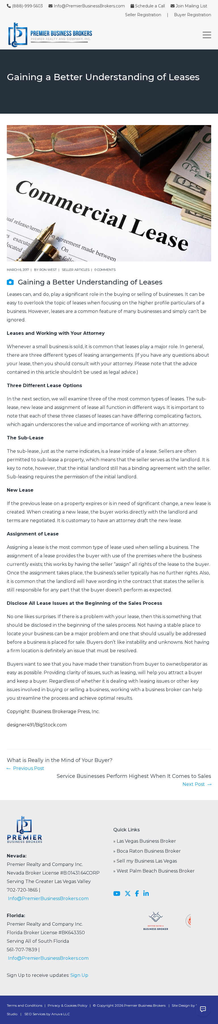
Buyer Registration (192, 14)
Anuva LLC (60, 1014)
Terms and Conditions (24, 1005)
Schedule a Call (150, 6)
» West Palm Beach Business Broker (154, 871)
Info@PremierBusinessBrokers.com (89, 6)
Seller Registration (143, 14)
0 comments (105, 270)
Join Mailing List (191, 6)
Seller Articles (75, 270)
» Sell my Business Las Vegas (145, 861)
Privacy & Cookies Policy (67, 1005)
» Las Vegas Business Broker (144, 841)
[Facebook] (137, 894)
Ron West (48, 270)
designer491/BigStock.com (37, 725)
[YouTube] (116, 894)
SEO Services (34, 1014)
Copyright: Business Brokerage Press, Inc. (53, 711)
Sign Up (79, 975)
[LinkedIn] (146, 894)
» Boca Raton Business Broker (147, 851)
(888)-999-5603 (27, 6)
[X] (128, 894)
